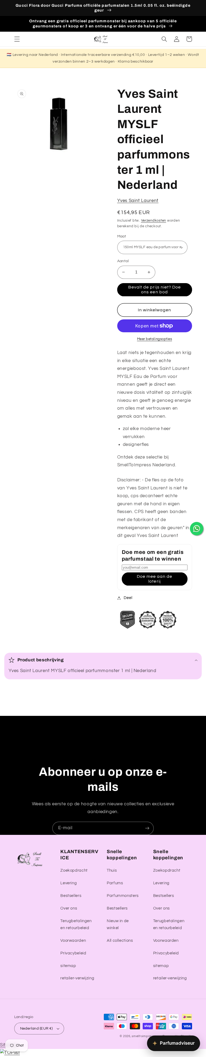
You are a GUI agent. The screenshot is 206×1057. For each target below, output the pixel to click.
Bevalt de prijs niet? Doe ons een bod (154, 289)
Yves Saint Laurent (138, 200)
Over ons (68, 908)
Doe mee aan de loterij (154, 579)
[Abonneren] (147, 828)
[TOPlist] (10, 1052)
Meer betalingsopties (154, 339)
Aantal (123, 261)
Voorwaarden (73, 941)
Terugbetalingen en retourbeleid (75, 924)
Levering (68, 883)
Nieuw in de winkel (118, 924)
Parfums (115, 883)
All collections (120, 941)
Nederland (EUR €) (36, 1028)
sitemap (68, 966)
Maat (121, 236)
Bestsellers (70, 896)
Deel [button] (128, 598)
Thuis (112, 870)
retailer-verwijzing (77, 978)
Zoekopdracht (74, 870)
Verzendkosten (153, 220)
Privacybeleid (73, 953)
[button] (17, 39)
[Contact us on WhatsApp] (196, 528)
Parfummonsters (123, 896)
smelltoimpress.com (146, 1036)
